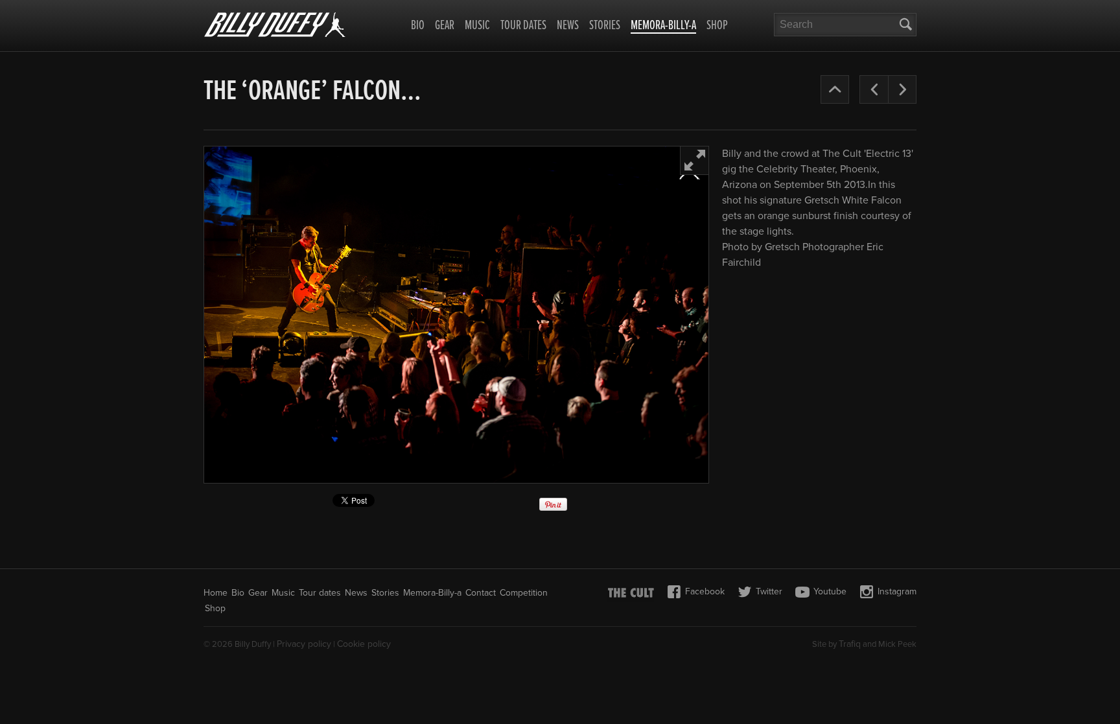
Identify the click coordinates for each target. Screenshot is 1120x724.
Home (216, 592)
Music (477, 25)
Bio (418, 25)
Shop (717, 25)
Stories (604, 25)
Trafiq (850, 643)
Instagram (897, 591)
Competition (524, 592)
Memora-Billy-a (663, 26)
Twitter (769, 591)
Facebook (705, 591)
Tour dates (523, 25)
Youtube (829, 591)
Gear (444, 25)
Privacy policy (304, 643)
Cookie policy (364, 643)
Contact (480, 592)
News (568, 25)
